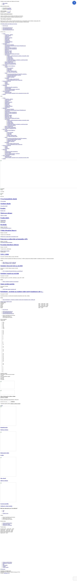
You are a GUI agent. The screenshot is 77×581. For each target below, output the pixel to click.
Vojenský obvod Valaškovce (10, 65)
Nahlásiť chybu (5, 513)
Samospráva (5, 43)
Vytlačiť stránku (5, 567)
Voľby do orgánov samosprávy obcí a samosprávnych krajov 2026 (17, 93)
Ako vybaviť (7, 54)
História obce (7, 38)
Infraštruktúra (7, 42)
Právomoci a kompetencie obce (10, 63)
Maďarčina (9, 9)
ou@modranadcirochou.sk (7, 28)
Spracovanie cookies (6, 524)
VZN (6, 86)
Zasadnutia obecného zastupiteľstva (11, 87)
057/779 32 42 (5, 25)
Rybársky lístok (10, 57)
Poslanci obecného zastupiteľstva (11, 47)
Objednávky (7, 84)
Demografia (7, 39)
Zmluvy (6, 82)
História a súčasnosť (10, 77)
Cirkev (6, 66)
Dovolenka (3, 224)
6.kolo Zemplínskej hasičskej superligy (14, 75)
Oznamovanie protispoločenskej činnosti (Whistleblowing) (15, 45)
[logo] (8, 23)
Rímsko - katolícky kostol (11, 135)
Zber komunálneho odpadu (10, 90)
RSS (3, 4)
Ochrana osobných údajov (7, 523)
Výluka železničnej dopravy (8, 230)
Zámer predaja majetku (7, 284)
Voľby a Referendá (6, 91)
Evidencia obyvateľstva (11, 60)
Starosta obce (7, 46)
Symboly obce (7, 40)
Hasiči (6, 73)
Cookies (4, 566)
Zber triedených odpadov (9, 44)
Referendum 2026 (8, 92)
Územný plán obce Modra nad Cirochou (12, 53)
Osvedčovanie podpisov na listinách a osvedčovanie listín (17, 59)
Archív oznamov (8, 35)
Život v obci (5, 64)
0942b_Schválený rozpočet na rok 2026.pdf (10, 281)
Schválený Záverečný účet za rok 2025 (11, 266)
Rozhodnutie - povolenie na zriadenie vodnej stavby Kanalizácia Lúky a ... (21, 291)
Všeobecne (7, 36)
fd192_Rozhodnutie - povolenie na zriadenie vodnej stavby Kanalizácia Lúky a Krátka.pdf (19, 299)
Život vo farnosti (10, 132)
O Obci (4, 33)
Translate (8, 12)
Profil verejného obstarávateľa (10, 62)
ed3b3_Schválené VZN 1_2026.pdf (9, 263)
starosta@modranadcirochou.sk (8, 29)
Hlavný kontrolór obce (9, 61)
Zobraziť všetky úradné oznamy (6, 301)
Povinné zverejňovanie (7, 81)
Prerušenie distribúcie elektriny (9, 244)
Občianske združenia (8, 41)
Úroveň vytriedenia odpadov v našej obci (12, 89)
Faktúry (6, 83)
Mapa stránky (5, 3)
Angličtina (9, 8)
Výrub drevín (9, 56)
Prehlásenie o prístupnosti (7, 525)
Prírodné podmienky (8, 37)
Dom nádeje (9, 133)
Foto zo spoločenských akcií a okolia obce (14, 80)
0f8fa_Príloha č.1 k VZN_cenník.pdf (9, 262)
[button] (74, 2)
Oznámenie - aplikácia (9, 34)
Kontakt (4, 94)
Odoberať (12, 401)
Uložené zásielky (8, 88)
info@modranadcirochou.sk (8, 27)
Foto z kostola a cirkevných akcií (13, 79)
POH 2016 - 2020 (8, 51)
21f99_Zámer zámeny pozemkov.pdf (9, 289)
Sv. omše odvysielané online (12, 136)
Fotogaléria (7, 78)
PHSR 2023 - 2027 (8, 52)
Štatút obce (7, 49)
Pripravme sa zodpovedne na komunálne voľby (14, 239)
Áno (3, 510)
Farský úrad (9, 134)
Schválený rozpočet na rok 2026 (9, 273)
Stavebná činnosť (10, 58)
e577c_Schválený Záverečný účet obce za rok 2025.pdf (12, 271)
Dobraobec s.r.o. (7, 573)
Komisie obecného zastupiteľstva (11, 48)
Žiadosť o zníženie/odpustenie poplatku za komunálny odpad (18, 55)
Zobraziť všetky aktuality (4, 250)
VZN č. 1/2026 (4, 254)
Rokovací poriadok (8, 50)
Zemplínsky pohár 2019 (11, 76)
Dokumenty (5, 85)
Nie (3, 511)
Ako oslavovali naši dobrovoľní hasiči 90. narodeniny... (17, 74)
